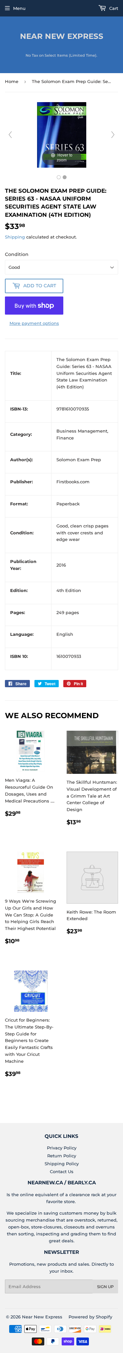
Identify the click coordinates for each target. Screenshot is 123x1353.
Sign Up (105, 1286)
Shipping (15, 237)
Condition (17, 254)
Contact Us (61, 1171)
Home (11, 81)
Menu (19, 8)
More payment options (34, 323)
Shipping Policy (62, 1163)
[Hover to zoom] (61, 134)
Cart (113, 8)
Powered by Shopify (90, 1316)
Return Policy (61, 1155)
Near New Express (61, 36)
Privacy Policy (61, 1147)
